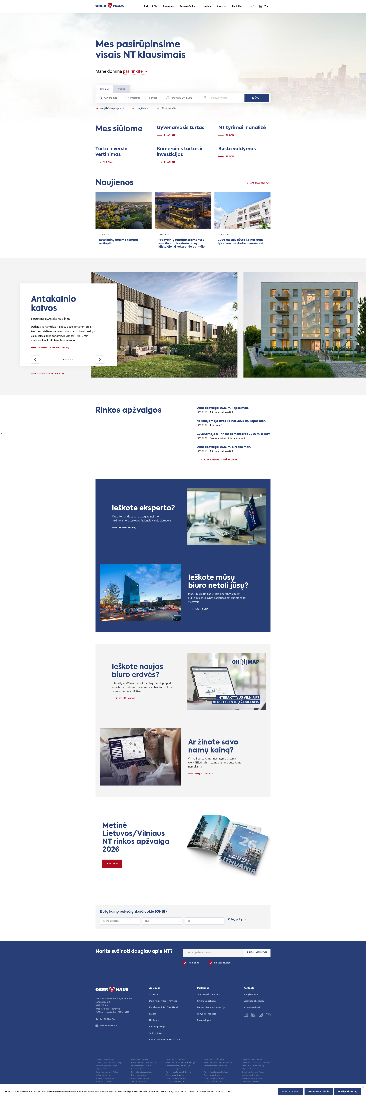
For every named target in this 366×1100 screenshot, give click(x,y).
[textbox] (224, 98)
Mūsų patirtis (168, 108)
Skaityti (112, 864)
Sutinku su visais (291, 1092)
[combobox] (180, 98)
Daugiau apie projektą (53, 348)
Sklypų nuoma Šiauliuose (212, 1081)
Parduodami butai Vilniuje (105, 1059)
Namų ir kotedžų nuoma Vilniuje (107, 1072)
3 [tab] (68, 359)
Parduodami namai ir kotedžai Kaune (144, 1063)
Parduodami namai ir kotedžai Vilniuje (109, 1063)
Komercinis (134, 98)
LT (264, 6)
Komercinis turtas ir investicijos (211, 1007)
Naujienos (208, 6)
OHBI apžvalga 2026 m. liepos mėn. (222, 408)
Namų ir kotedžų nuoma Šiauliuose (216, 1072)
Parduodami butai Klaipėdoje (176, 1059)
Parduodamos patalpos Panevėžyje (253, 1066)
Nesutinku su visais (318, 1092)
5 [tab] (72, 359)
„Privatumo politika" (222, 1091)
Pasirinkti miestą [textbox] (111, 921)
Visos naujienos (258, 183)
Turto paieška (150, 6)
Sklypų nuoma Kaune (138, 1081)
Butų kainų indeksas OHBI (222, 412)
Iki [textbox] (189, 921)
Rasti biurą (201, 609)
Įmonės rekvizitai (252, 1007)
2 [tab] (65, 359)
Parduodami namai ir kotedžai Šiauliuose (218, 1063)
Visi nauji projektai (50, 374)
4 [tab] (70, 359)
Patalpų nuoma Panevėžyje (251, 1075)
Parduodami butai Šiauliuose (214, 1059)
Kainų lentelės (216, 425)
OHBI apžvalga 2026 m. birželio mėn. (223, 447)
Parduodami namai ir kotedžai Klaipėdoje (180, 1063)
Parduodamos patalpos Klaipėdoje (178, 1066)
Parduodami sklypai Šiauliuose (214, 1078)
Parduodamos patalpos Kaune (141, 1066)
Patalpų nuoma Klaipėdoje (175, 1075)
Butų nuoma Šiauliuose (212, 1069)
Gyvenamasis (111, 98)
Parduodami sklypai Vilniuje (105, 1078)
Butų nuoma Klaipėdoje (174, 1069)
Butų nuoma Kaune (137, 1069)
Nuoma (121, 89)
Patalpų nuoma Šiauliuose (213, 1075)
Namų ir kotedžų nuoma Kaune (142, 1072)
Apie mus (221, 6)
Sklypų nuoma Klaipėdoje (175, 1081)
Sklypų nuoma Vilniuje (103, 1081)
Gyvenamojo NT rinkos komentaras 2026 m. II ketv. (233, 434)
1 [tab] (63, 359)
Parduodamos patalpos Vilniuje (106, 1066)
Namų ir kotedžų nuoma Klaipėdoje (178, 1072)
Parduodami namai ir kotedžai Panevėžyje (256, 1063)
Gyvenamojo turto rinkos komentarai (227, 438)
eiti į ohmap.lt (127, 698)
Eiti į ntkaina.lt (204, 774)
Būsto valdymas (204, 1020)
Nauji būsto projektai (112, 108)
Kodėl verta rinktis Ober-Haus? (163, 1007)
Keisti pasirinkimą (347, 1092)
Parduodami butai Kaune (139, 1059)
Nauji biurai (142, 108)
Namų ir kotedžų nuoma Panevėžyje (254, 1072)
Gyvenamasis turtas (206, 1001)
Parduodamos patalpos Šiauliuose (215, 1066)
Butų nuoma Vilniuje (102, 1069)
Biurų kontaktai (251, 995)
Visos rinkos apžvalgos (220, 460)
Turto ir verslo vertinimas (208, 995)
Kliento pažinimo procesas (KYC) (164, 1040)
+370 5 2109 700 (107, 1019)
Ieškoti (257, 98)
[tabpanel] (65, 347)
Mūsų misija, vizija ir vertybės (163, 1001)
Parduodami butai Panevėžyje (252, 1059)
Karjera (152, 1014)
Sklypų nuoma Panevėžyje (250, 1081)
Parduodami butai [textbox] (182, 98)
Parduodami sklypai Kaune (140, 1078)
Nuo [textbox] (147, 921)
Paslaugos (168, 6)
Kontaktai (237, 6)
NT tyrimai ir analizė (206, 1014)
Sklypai (153, 98)
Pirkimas (104, 89)
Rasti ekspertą (127, 527)
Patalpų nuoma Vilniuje (103, 1075)
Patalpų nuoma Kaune (138, 1075)
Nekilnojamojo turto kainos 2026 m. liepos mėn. (231, 421)
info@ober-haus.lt (108, 1025)
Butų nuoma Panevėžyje (250, 1069)
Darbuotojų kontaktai (254, 1001)
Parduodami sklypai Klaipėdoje (176, 1078)
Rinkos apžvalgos (187, 6)
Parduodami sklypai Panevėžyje (252, 1078)
